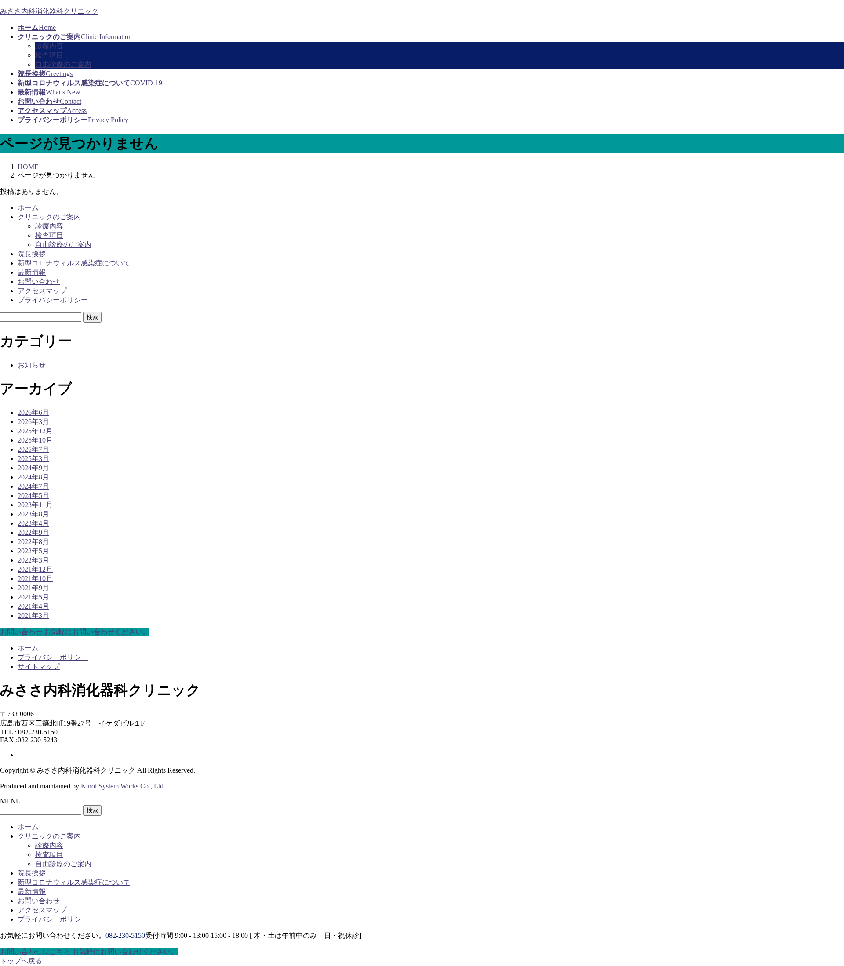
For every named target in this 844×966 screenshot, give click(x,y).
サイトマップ (39, 666)
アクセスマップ (42, 290)
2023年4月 (33, 523)
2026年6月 (33, 412)
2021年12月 (35, 569)
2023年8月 (33, 514)
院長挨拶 (32, 254)
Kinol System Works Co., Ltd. (123, 786)
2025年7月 (33, 449)
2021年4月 (33, 606)
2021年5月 (33, 597)
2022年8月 (33, 541)
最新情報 (32, 272)
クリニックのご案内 (49, 217)
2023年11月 (35, 504)
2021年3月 (33, 615)
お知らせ (32, 365)
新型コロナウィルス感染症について (74, 263)
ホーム (28, 207)
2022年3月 (33, 560)
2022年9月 (33, 532)
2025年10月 (35, 440)
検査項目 (49, 55)
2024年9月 (33, 468)
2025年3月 (33, 458)
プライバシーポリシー (53, 300)
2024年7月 (33, 486)
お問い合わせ (39, 281)
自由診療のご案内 (63, 64)
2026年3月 (33, 421)
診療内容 (49, 46)
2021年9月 (33, 588)
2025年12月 (35, 431)
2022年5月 (33, 551)
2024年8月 (33, 477)
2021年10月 (35, 578)
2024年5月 (33, 495)
